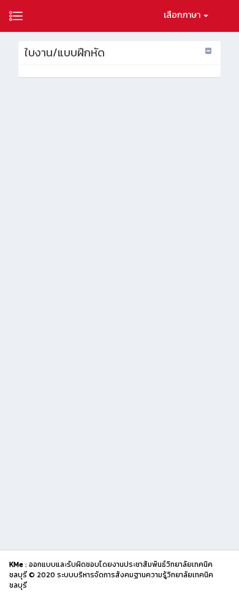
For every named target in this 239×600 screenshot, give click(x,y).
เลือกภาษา (183, 15)
